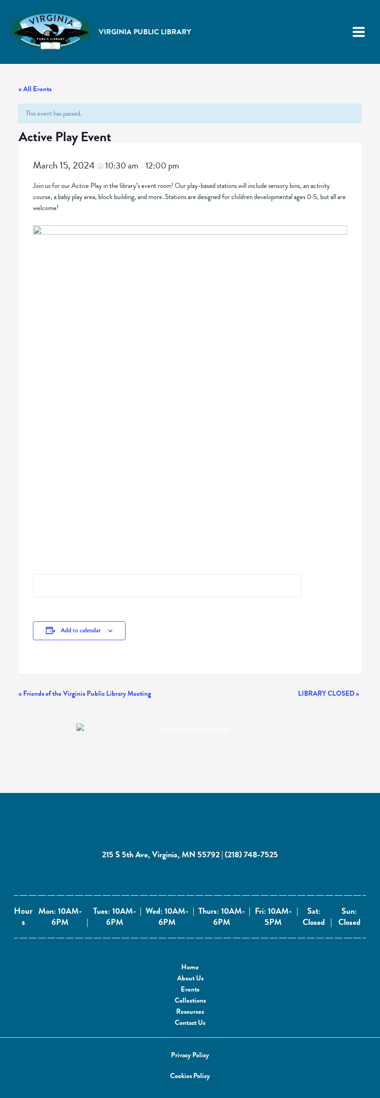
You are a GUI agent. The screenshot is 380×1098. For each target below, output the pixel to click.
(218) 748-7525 (251, 854)
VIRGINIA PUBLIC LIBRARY (145, 31)
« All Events (35, 89)
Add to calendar (81, 630)
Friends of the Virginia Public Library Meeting (85, 693)
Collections (190, 1000)
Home (190, 967)
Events (190, 989)
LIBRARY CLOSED (328, 693)
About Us (190, 978)
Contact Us (190, 1022)
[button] (190, 1055)
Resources (190, 1011)
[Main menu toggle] (359, 32)
